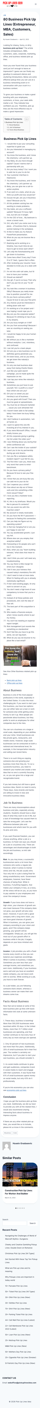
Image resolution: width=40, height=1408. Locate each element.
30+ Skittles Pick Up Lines (16, 1303)
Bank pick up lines (14, 680)
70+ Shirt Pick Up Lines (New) (17, 1309)
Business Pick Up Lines (14, 122)
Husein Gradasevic (11, 39)
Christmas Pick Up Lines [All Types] (19, 1253)
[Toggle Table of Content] (25, 119)
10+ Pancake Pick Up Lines (16, 1286)
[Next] (34, 1184)
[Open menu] (36, 4)
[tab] (15, 1208)
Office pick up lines (14, 683)
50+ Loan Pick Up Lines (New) (17, 1335)
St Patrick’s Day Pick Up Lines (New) (20, 1363)
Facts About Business (17, 130)
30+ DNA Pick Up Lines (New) (17, 1297)
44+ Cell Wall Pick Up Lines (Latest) (20, 1320)
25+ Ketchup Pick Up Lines (16, 1340)
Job (4, 15)
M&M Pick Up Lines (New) (16, 1346)
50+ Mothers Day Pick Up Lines (18, 1352)
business (7, 1133)
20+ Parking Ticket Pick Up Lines (18, 1314)
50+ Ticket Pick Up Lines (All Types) (20, 1292)
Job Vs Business (14, 127)
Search (5, 1219)
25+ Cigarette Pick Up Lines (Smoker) (20, 1357)
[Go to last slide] (6, 1184)
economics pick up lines (16, 1090)
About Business (14, 125)
